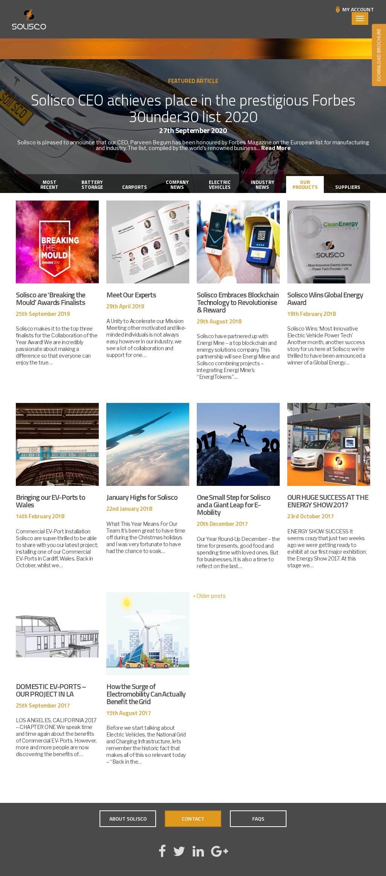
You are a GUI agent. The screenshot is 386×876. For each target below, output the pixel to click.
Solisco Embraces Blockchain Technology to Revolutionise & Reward (238, 302)
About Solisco (128, 818)
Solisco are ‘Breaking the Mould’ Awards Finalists (50, 298)
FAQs (258, 818)
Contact (193, 818)
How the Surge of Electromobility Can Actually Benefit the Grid (145, 693)
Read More (276, 148)
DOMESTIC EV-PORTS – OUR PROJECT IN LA (51, 690)
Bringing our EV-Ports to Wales (50, 500)
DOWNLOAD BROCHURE (378, 55)
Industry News (262, 184)
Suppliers (347, 187)
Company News (177, 184)
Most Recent (49, 184)
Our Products (305, 184)
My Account (358, 9)
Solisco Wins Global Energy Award (325, 298)
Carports (134, 187)
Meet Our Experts (131, 294)
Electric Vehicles (220, 184)
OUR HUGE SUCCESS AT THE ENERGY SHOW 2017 (327, 500)
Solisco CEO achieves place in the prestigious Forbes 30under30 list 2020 (193, 108)
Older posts (209, 596)
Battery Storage (92, 184)
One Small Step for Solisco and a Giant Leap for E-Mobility (233, 504)
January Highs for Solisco (142, 497)
